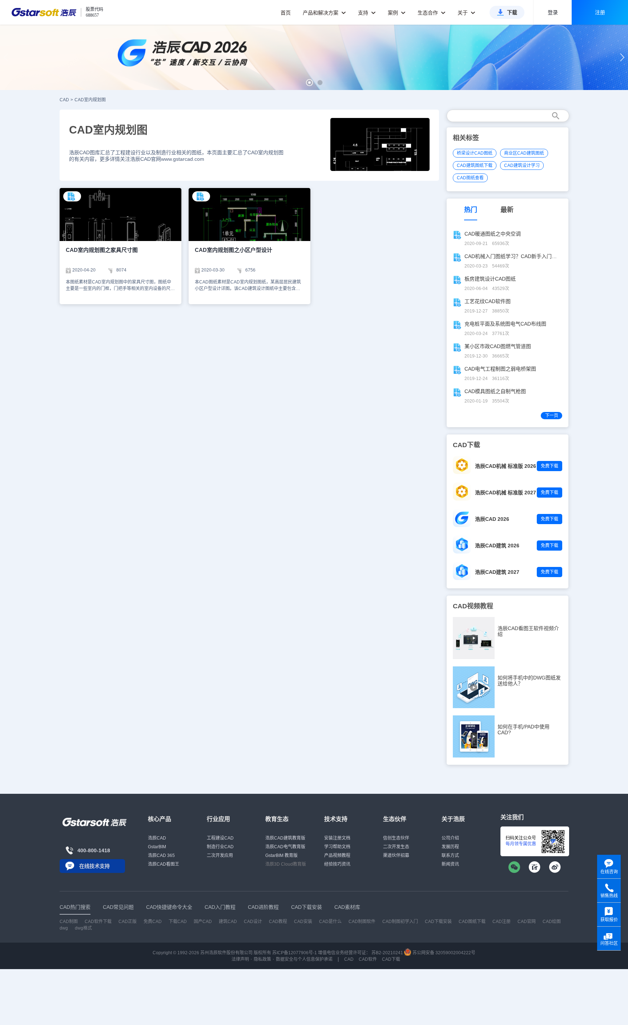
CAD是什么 (330, 921)
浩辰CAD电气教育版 (285, 846)
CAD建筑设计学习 (522, 165)
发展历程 (450, 846)
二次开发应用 (220, 855)
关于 (463, 13)
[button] (309, 82)
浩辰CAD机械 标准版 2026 (505, 466)
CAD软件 (368, 959)
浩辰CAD (157, 838)
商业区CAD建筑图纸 (524, 153)
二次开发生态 (396, 846)
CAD (64, 99)
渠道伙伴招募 (396, 855)
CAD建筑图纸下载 (474, 165)
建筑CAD (228, 921)
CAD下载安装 (438, 921)
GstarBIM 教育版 (281, 855)
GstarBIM (157, 846)
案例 (393, 13)
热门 (470, 209)
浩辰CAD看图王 (163, 864)
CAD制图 (69, 921)
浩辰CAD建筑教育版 (285, 838)
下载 (512, 12)
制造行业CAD (220, 846)
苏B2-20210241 (387, 952)
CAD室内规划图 (90, 99)
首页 (286, 13)
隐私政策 (262, 959)
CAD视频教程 (473, 606)
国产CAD (203, 921)
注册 (600, 12)
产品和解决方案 (321, 13)
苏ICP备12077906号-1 (294, 952)
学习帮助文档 (337, 846)
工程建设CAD (220, 838)
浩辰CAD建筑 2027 (497, 572)
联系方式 (450, 855)
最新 (507, 209)
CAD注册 (501, 921)
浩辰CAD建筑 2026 (497, 545)
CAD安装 (303, 921)
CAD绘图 (552, 921)
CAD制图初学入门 (400, 921)
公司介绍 (450, 838)
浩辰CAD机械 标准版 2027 (505, 492)
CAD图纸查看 (470, 177)
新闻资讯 (450, 864)
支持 (364, 13)
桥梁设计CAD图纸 (474, 153)
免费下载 (549, 466)
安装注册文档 (337, 838)
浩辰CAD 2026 (492, 519)
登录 (553, 12)
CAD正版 (127, 921)
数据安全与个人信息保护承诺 (304, 959)
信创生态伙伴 (396, 838)
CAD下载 (391, 959)
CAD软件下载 (98, 921)
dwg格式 (83, 928)
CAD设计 (253, 921)
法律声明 (240, 959)
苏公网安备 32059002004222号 (443, 952)
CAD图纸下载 (472, 921)
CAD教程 (278, 921)
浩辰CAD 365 (161, 855)
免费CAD (153, 921)
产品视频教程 (337, 855)
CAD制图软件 (362, 921)
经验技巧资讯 (337, 864)
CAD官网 (527, 921)
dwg (64, 928)
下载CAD (178, 921)
